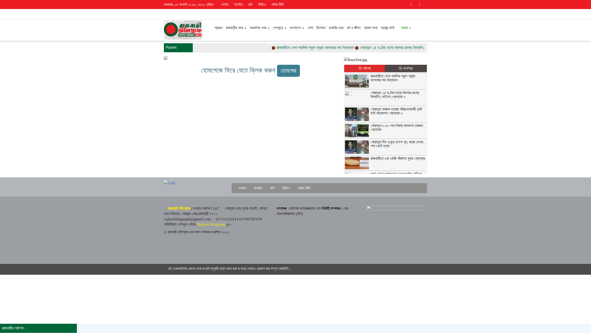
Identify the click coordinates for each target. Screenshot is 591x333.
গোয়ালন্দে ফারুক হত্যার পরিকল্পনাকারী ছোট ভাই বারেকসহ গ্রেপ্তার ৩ (396, 111)
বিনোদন (321, 28)
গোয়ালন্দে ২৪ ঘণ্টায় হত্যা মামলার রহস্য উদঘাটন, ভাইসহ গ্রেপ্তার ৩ (398, 47)
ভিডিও (261, 4)
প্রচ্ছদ (218, 28)
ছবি (249, 4)
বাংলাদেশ (296, 28)
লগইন (224, 4)
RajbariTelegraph (211, 224)
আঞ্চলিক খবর (258, 28)
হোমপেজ (288, 71)
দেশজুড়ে (278, 28)
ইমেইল (238, 4)
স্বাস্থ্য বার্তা (387, 28)
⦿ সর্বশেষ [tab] (364, 68)
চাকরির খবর (336, 28)
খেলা (310, 28)
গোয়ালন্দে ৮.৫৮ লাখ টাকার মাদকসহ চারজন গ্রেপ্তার (397, 127)
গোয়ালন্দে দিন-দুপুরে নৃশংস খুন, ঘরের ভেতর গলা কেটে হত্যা (397, 144)
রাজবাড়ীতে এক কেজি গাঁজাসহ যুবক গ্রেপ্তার (398, 158)
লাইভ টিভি (277, 4)
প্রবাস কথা (370, 28)
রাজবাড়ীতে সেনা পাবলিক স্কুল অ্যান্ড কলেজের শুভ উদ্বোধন (308, 47)
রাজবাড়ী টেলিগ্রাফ (179, 208)
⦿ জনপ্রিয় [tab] (406, 68)
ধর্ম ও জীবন (354, 28)
